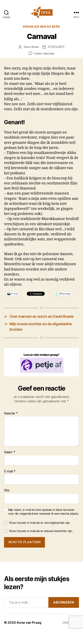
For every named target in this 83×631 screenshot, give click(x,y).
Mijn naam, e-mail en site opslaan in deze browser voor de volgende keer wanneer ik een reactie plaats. (43, 511)
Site (6, 490)
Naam (9, 452)
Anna (34, 47)
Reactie (11, 413)
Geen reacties (44, 53)
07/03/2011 (56, 47)
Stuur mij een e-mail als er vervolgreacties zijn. (40, 523)
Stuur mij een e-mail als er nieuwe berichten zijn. (41, 531)
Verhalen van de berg (41, 26)
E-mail (10, 471)
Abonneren (63, 602)
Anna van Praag (29, 622)
